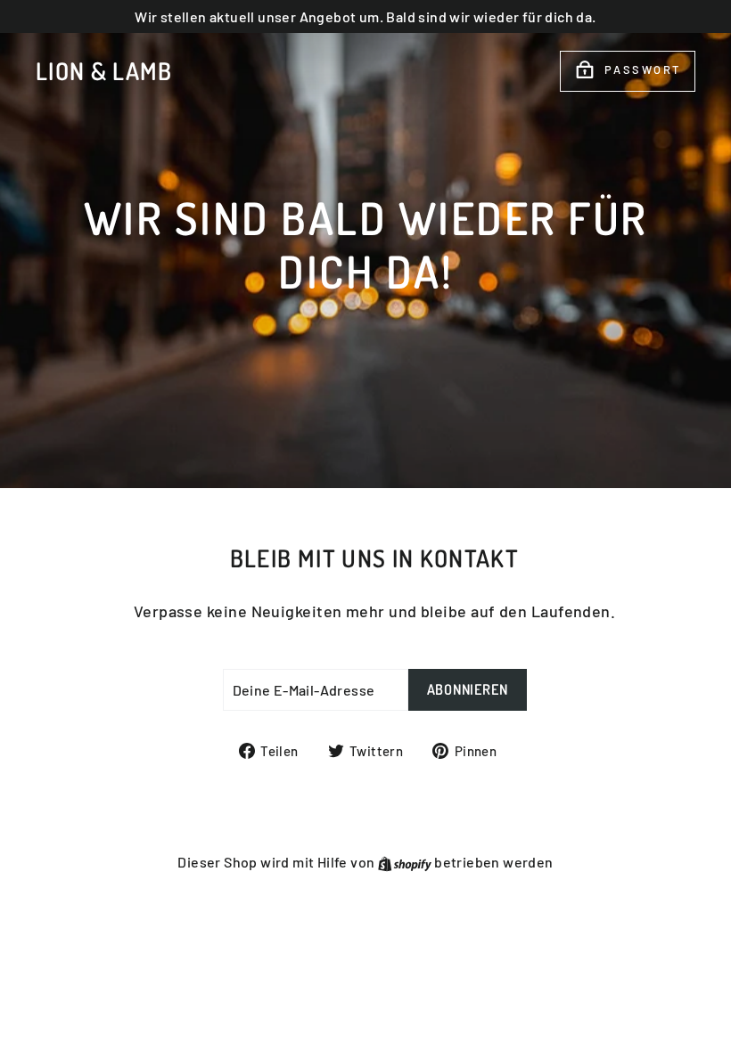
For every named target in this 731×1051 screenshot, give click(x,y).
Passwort (642, 69)
